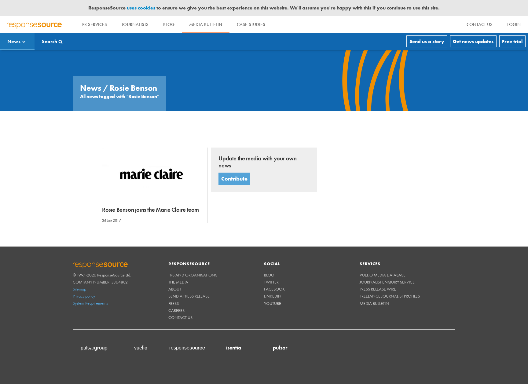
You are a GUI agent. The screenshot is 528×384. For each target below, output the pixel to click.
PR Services (94, 24)
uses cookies (141, 8)
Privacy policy (84, 296)
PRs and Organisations (192, 275)
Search (49, 41)
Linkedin (272, 296)
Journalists (135, 24)
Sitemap (79, 289)
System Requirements (90, 303)
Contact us (180, 317)
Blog (168, 24)
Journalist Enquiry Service (387, 282)
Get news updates (473, 41)
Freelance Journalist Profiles (390, 296)
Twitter (271, 282)
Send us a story (426, 41)
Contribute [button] (234, 178)
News (13, 41)
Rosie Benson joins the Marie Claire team (150, 210)
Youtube (272, 303)
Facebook (274, 289)
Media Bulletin (205, 24)
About (174, 289)
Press (173, 303)
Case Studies (251, 24)
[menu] (479, 24)
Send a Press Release (189, 296)
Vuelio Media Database (382, 275)
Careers (176, 310)
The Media (178, 282)
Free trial (512, 41)
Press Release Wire (378, 289)
